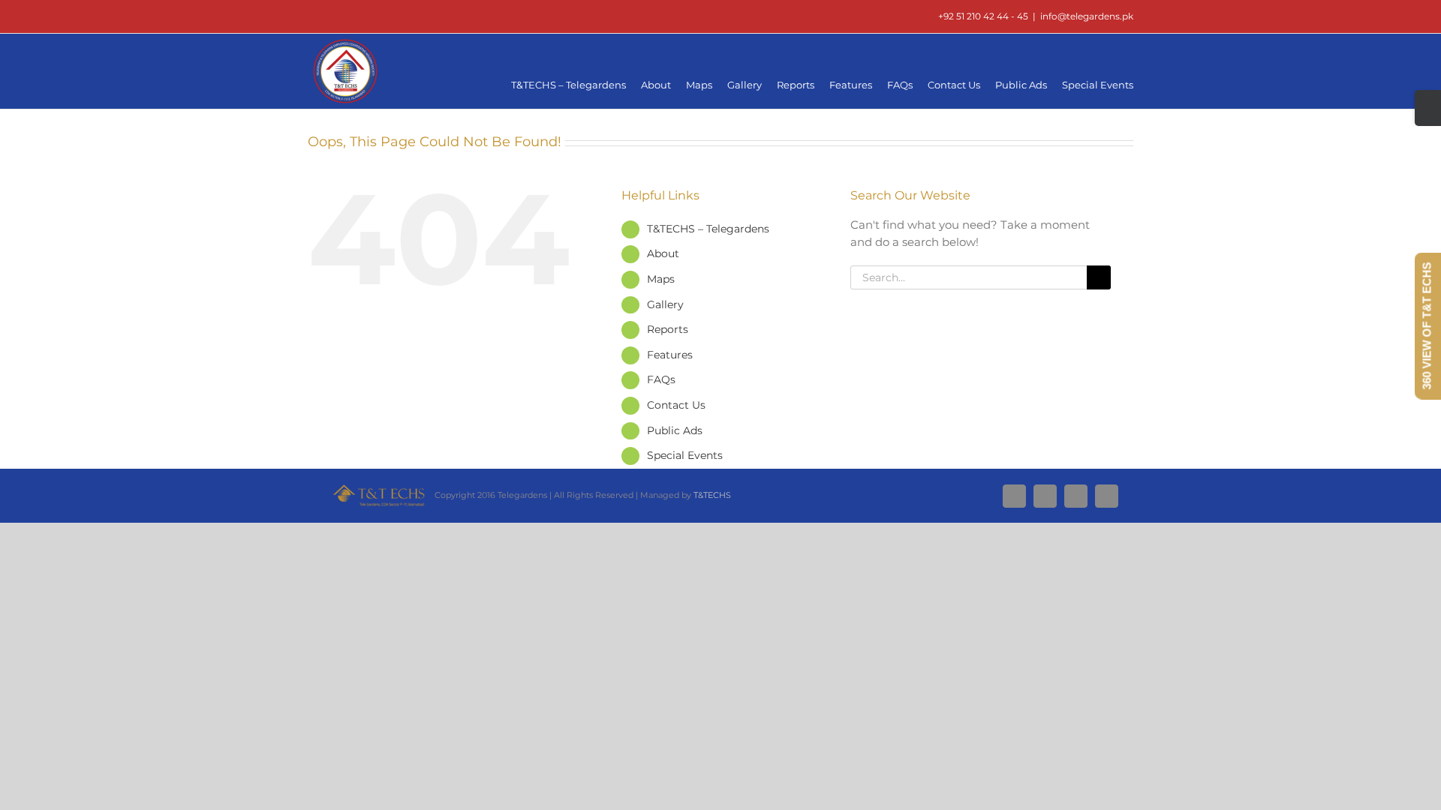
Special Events (685, 455)
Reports (667, 329)
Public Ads (674, 430)
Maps (661, 279)
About (663, 253)
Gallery (665, 304)
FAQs (661, 379)
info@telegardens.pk (1086, 16)
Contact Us (676, 405)
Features (670, 355)
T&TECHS (712, 495)
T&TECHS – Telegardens (708, 229)
